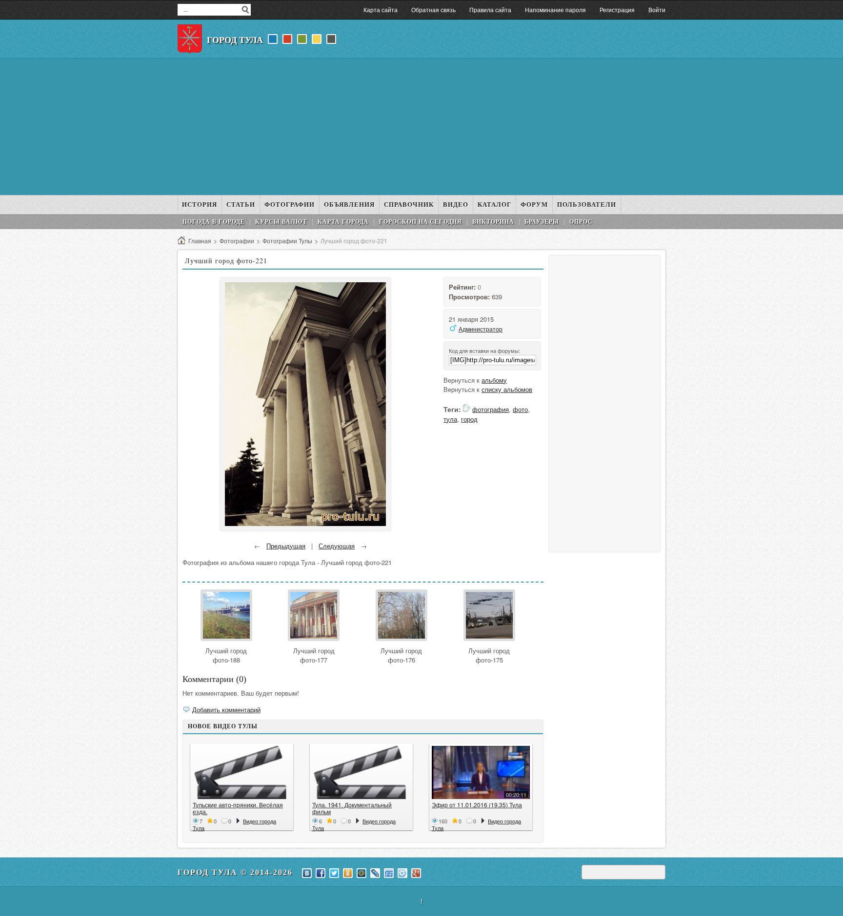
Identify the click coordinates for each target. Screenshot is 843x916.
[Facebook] (320, 873)
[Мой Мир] (361, 873)
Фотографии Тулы (287, 240)
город (469, 419)
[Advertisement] (421, 126)
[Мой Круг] (402, 873)
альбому (494, 380)
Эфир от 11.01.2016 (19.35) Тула (477, 804)
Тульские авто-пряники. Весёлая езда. (238, 808)
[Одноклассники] (348, 873)
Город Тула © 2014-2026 (235, 872)
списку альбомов (507, 389)
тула (450, 419)
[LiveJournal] (375, 873)
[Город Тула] (190, 39)
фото (520, 409)
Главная (199, 240)
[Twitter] (334, 873)
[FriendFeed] (389, 873)
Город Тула (235, 40)
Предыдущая (285, 545)
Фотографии (237, 240)
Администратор (480, 329)
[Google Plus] (416, 873)
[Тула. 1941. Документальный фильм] (361, 772)
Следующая (337, 545)
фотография (490, 409)
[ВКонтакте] (307, 873)
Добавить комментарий (226, 709)
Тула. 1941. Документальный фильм (352, 808)
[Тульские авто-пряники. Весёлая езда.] (242, 772)
